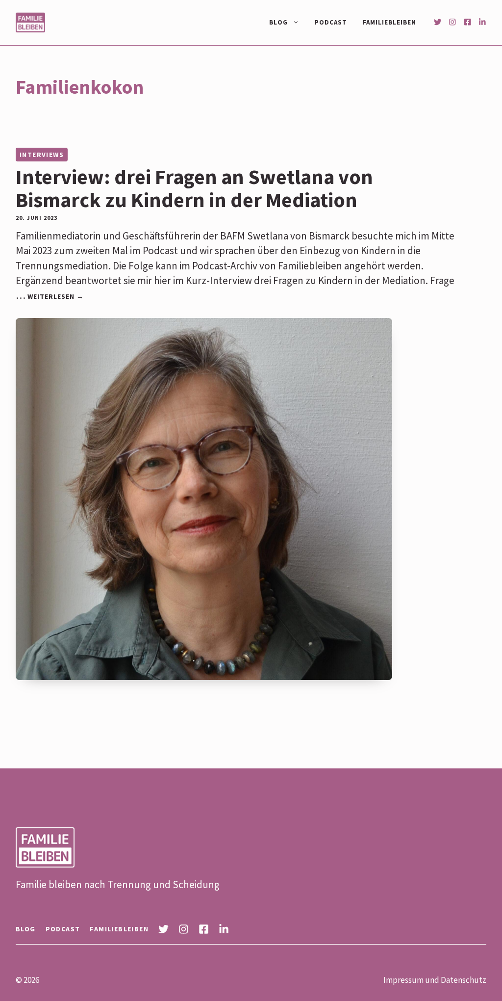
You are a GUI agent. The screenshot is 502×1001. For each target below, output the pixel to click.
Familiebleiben (389, 22)
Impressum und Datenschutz (434, 980)
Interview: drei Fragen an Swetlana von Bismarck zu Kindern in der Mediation (194, 188)
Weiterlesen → (55, 296)
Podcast (331, 22)
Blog (278, 22)
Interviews (42, 154)
